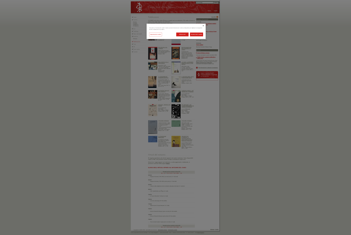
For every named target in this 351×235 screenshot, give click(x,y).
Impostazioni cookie (155, 34)
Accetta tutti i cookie (196, 34)
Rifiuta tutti (182, 34)
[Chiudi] (203, 26)
